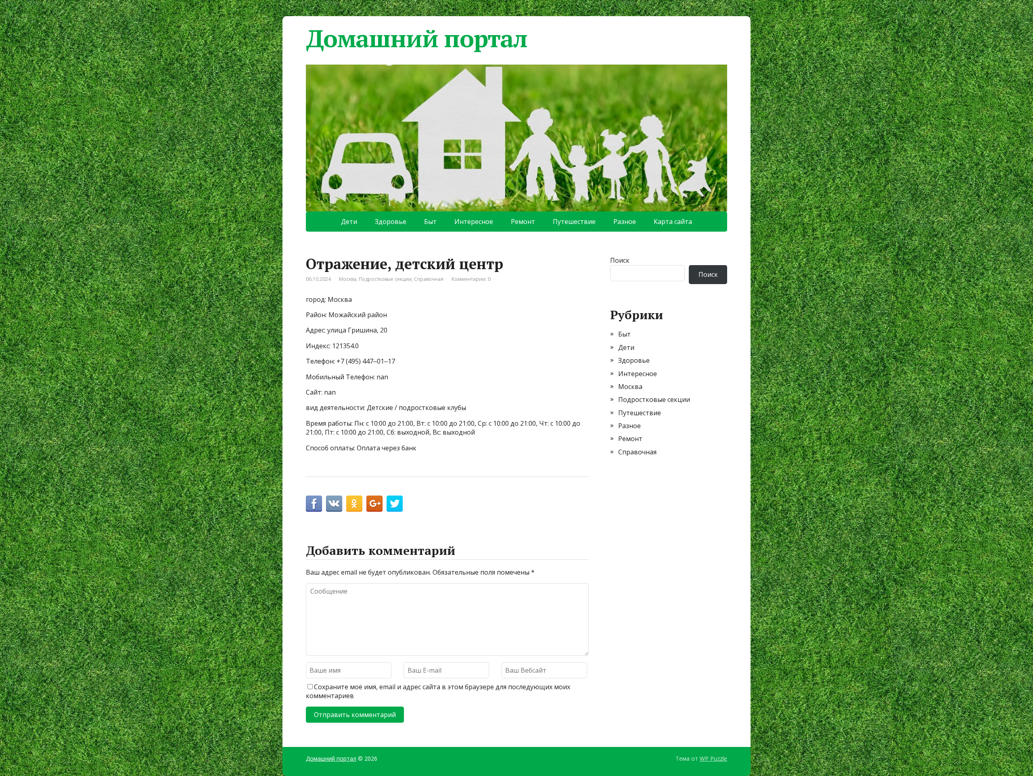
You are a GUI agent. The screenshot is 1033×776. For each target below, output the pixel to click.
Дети (349, 221)
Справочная (428, 279)
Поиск (619, 260)
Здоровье (390, 221)
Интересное (473, 221)
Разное (624, 221)
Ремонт (523, 221)
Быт (430, 221)
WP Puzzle (713, 758)
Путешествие (574, 221)
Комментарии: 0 (471, 279)
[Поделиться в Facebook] (314, 504)
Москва (347, 279)
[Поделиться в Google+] (374, 504)
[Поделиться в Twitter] (395, 504)
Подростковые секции (385, 279)
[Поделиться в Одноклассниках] (354, 504)
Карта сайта (673, 221)
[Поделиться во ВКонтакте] (334, 504)
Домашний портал (416, 38)
